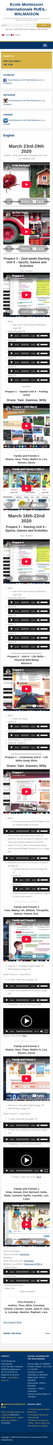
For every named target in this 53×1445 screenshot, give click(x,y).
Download (24, 1254)
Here (24, 1036)
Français (16, 35)
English (7, 35)
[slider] (44, 335)
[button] (26, 1021)
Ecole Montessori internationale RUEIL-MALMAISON (26, 9)
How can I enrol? (12, 61)
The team (8, 65)
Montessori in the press (38, 1420)
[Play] (11, 335)
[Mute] (38, 335)
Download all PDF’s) (33, 1264)
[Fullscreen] (46, 1031)
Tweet (47, 1333)
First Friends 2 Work (12, 1322)
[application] (29, 336)
